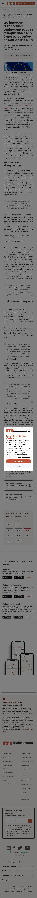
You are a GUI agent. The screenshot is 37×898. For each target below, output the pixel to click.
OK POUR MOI (18, 461)
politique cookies (24, 457)
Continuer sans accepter (17, 433)
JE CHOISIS (18, 466)
